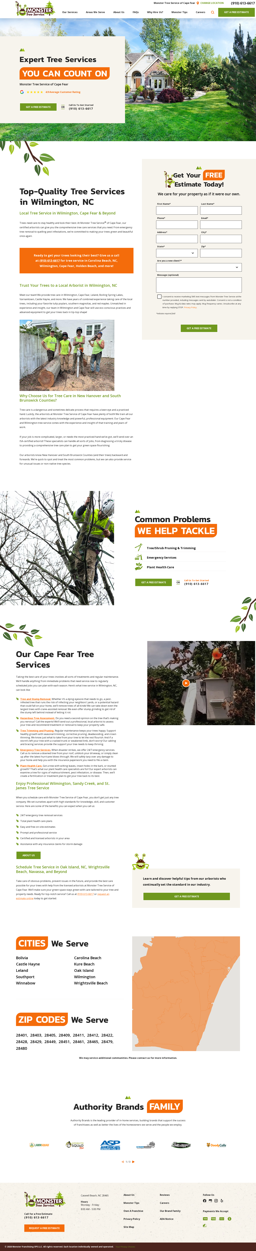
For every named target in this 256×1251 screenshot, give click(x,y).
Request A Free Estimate (44, 1228)
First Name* (164, 204)
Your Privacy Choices (125, 1246)
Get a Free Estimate (199, 328)
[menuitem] (70, 12)
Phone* (161, 218)
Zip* (203, 246)
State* (161, 246)
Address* (162, 232)
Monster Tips (131, 1203)
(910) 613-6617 (243, 3)
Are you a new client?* (169, 260)
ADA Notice (166, 1219)
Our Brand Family (170, 1211)
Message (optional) (168, 275)
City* (204, 232)
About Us (29, 855)
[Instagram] (216, 1200)
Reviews (165, 1195)
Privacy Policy (190, 307)
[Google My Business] (210, 1200)
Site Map (129, 1227)
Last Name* (207, 204)
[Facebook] (204, 1200)
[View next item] (133, 1162)
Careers (164, 1203)
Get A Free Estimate (236, 12)
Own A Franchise (133, 1211)
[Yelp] (222, 1200)
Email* (204, 218)
